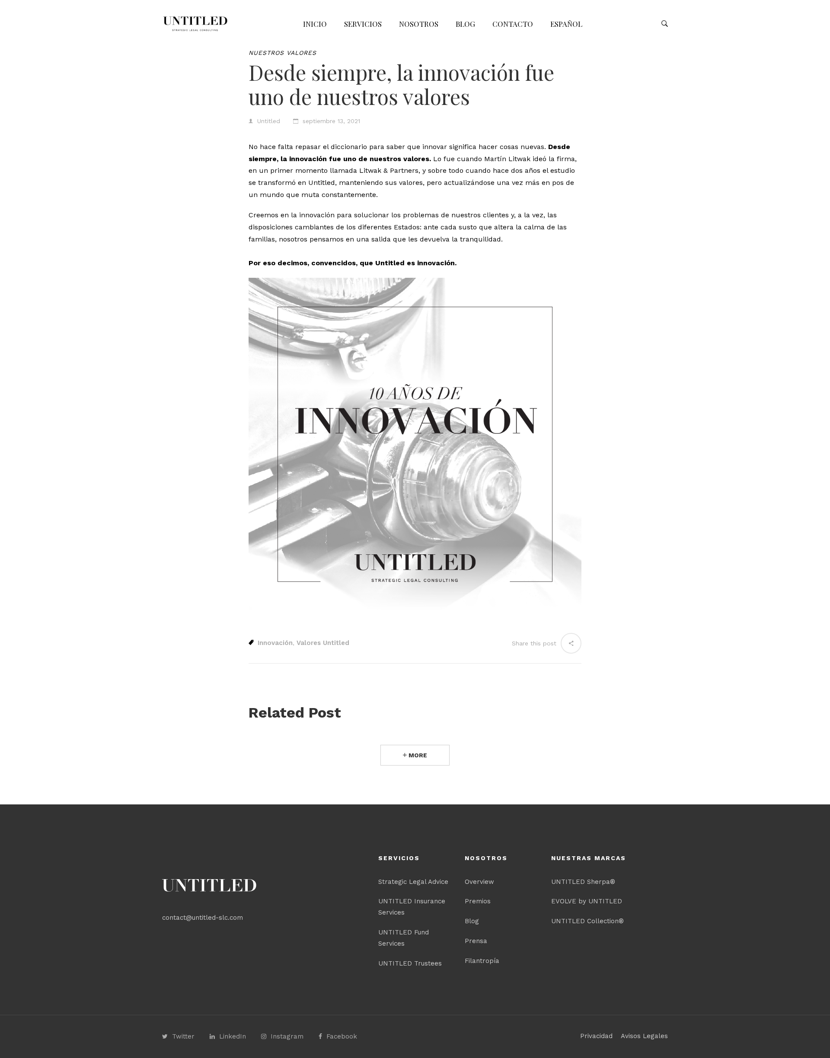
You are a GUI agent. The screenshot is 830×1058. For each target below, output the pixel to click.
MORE (417, 755)
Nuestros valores (282, 52)
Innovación (275, 643)
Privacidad (596, 1036)
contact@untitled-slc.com (202, 917)
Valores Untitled (323, 643)
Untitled (268, 121)
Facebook (341, 1036)
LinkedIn (232, 1036)
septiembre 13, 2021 (331, 121)
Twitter (183, 1036)
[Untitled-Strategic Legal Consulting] (195, 24)
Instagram (287, 1036)
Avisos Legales (644, 1036)
